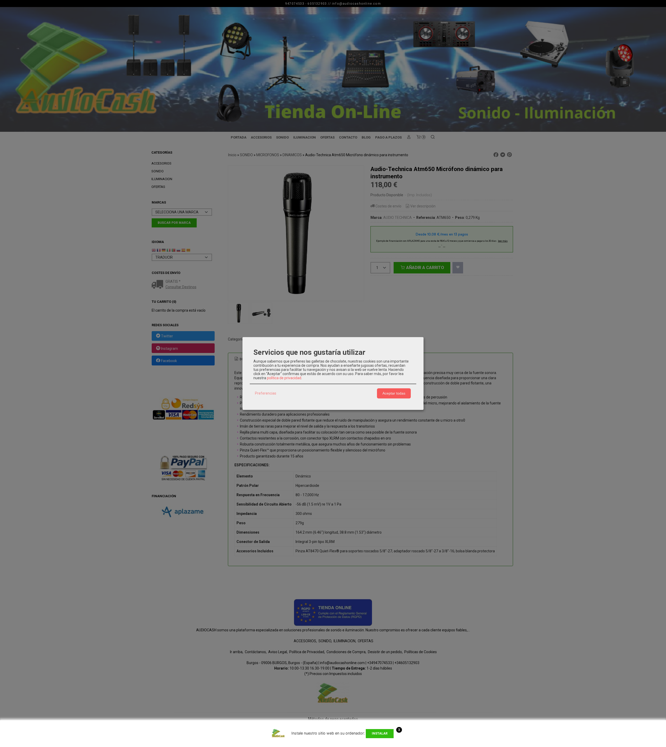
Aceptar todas (393, 393)
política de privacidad (284, 378)
